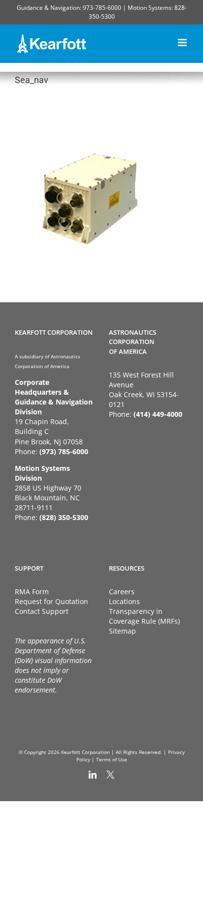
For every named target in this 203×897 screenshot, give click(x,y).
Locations (124, 601)
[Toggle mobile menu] (183, 41)
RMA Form (32, 591)
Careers (122, 591)
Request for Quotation (51, 601)
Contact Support (41, 611)
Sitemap (122, 631)
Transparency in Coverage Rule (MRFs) (144, 616)
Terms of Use (111, 759)
